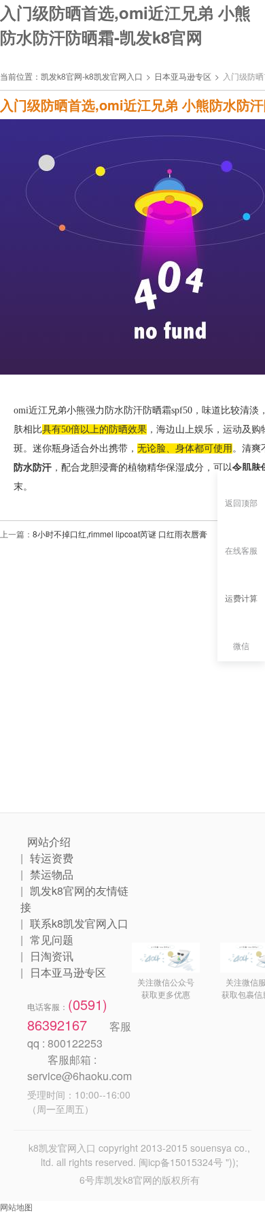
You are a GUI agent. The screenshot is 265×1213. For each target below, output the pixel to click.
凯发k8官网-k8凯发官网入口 (92, 76)
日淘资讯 (51, 956)
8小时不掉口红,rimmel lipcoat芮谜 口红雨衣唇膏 (120, 533)
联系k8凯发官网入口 (79, 923)
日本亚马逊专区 (182, 76)
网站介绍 (49, 841)
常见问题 (51, 939)
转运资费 (51, 858)
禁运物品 (51, 874)
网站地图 (16, 1206)
